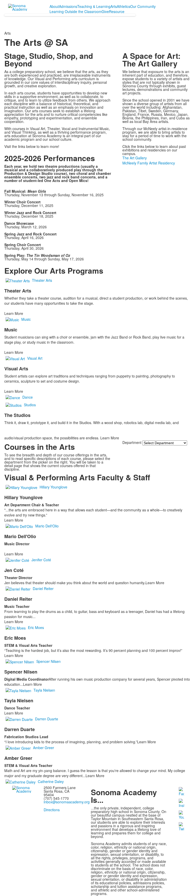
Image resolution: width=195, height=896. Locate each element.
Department (131, 442)
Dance (27, 397)
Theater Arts (42, 280)
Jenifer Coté (41, 559)
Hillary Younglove (53, 486)
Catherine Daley (51, 781)
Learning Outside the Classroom (76, 11)
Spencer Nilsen (48, 661)
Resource (116, 11)
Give (105, 11)
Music (26, 319)
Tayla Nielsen (44, 690)
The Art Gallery (134, 157)
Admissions (68, 6)
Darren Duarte (46, 718)
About (54, 6)
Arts (113, 6)
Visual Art (34, 358)
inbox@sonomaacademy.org (67, 801)
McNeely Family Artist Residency (148, 162)
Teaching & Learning (93, 6)
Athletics (123, 6)
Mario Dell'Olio (47, 525)
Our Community (143, 6)
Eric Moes (36, 627)
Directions (52, 809)
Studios (30, 404)
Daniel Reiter (43, 588)
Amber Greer (43, 747)
